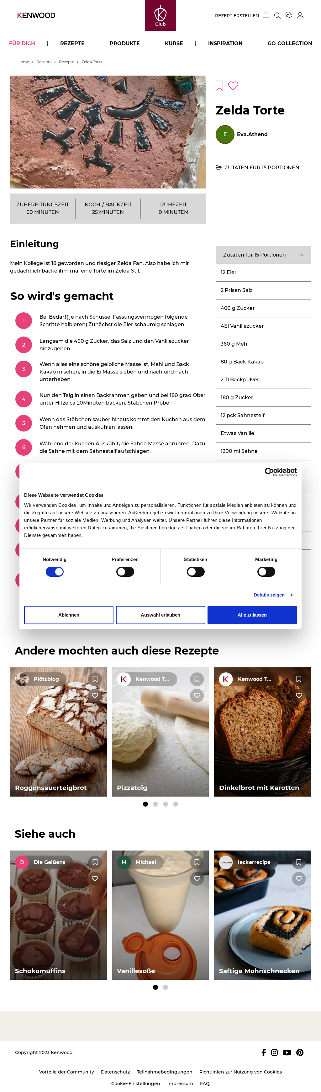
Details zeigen (269, 594)
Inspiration (225, 43)
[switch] (125, 572)
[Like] (95, 695)
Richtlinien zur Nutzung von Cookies (240, 1072)
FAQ (205, 1083)
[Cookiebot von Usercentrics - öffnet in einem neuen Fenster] (269, 472)
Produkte (125, 43)
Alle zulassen (252, 615)
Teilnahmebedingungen (164, 1072)
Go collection (290, 43)
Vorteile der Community (66, 1072)
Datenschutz (115, 1072)
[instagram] (274, 1052)
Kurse (174, 43)
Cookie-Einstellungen (135, 1083)
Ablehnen (68, 615)
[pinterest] (300, 1052)
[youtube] (287, 1052)
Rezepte (72, 43)
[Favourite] (95, 679)
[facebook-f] (264, 1052)
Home (23, 62)
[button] (263, 255)
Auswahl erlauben (160, 615)
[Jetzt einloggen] (300, 15)
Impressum (180, 1083)
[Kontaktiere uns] (291, 15)
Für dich (22, 43)
